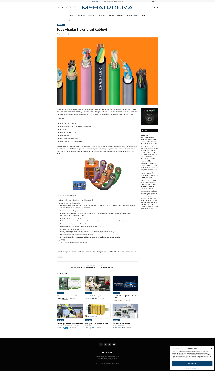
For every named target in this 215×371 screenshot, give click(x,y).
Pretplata (117, 350)
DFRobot (147, 143)
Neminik (149, 179)
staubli (146, 193)
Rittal (149, 184)
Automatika (154, 135)
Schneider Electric (147, 186)
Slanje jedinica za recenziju (101, 350)
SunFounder (144, 195)
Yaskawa (143, 210)
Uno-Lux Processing (148, 204)
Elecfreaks (155, 145)
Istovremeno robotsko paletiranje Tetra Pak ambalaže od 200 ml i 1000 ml (70, 324)
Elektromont (143, 148)
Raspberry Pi (151, 182)
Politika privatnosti (195, 368)
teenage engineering (145, 196)
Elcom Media (150, 145)
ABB (142, 135)
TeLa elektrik (143, 198)
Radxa (146, 182)
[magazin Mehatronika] (107, 7)
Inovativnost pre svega (107, 267)
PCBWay (155, 181)
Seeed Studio (150, 189)
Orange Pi (150, 181)
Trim (153, 200)
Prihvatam (192, 363)
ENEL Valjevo (150, 150)
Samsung (153, 184)
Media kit (87, 350)
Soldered (143, 193)
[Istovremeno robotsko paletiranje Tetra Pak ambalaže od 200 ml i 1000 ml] (70, 311)
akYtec (146, 135)
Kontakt (78, 350)
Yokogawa (148, 210)
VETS (153, 206)
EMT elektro (143, 150)
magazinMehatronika (145, 169)
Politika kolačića (187, 368)
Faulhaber (151, 155)
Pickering (143, 182)
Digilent (151, 143)
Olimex (146, 180)
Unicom (155, 202)
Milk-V (147, 175)
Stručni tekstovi (132, 15)
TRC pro (149, 200)
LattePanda (148, 167)
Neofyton (153, 179)
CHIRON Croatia (147, 141)
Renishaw (146, 184)
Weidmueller (144, 208)
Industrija (81, 15)
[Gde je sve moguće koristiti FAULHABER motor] (125, 311)
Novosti (111, 15)
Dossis (155, 143)
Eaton (142, 145)
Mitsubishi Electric (153, 175)
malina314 (152, 169)
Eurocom (150, 152)
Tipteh (145, 200)
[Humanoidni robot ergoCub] (98, 283)
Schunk (143, 189)
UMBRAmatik (149, 202)
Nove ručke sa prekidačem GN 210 (111, 1)
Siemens (143, 191)
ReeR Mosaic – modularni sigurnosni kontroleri (96, 324)
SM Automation (149, 191)
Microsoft (148, 173)
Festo (156, 155)
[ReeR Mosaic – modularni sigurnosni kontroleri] (98, 311)
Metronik (143, 173)
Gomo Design (145, 159)
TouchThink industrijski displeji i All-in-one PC (125, 297)
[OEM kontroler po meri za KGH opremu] (70, 283)
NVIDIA (143, 181)
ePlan (147, 152)
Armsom (150, 135)
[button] (211, 348)
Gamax (152, 156)
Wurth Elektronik (152, 208)
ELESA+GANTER (150, 148)
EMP (157, 148)
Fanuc (145, 155)
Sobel (155, 191)
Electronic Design (149, 147)
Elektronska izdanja (129, 350)
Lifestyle (120, 15)
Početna (72, 15)
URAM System (144, 206)
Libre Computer (154, 167)
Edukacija (102, 15)
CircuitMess (153, 141)
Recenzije (91, 15)
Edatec (145, 145)
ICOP (150, 163)
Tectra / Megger (152, 195)
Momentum (144, 177)
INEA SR (153, 163)
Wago (156, 206)
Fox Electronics (146, 157)
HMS (147, 161)
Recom (142, 184)
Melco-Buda (152, 171)
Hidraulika (143, 161)
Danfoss (143, 143)
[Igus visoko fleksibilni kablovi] (107, 71)
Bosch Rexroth (148, 139)
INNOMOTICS (144, 165)
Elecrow (143, 147)
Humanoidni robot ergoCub (93, 296)
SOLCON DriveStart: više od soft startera (83, 267)
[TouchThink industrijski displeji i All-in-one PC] (125, 283)
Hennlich (60, 257)
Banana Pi (144, 137)
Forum (143, 15)
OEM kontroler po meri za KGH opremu (69, 296)
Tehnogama (153, 196)
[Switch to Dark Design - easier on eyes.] (155, 7)
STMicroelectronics (152, 193)
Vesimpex (149, 206)
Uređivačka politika (67, 350)
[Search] (157, 8)
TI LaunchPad (150, 198)
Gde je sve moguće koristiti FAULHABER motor (121, 324)
